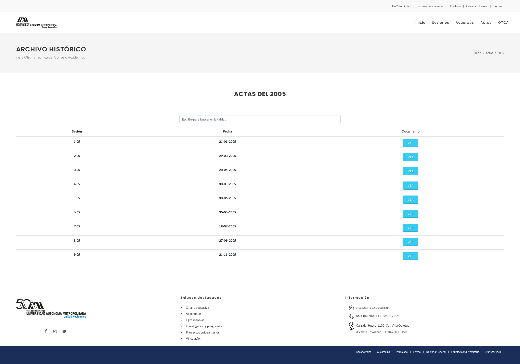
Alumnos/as (194, 313)
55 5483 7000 (365, 315)
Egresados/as (195, 320)
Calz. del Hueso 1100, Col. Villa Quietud (382, 329)
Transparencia (493, 351)
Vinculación (194, 338)
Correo (497, 6)
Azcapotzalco (363, 351)
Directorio (454, 6)
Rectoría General (436, 351)
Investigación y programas (204, 326)
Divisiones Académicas (430, 6)
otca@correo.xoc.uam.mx (372, 307)
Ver (411, 143)
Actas (489, 53)
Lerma (417, 351)
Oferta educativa (197, 307)
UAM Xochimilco (401, 6)
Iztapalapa (402, 351)
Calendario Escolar (477, 6)
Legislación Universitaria (465, 351)
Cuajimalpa (383, 351)
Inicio (477, 53)
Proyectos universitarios (203, 332)
